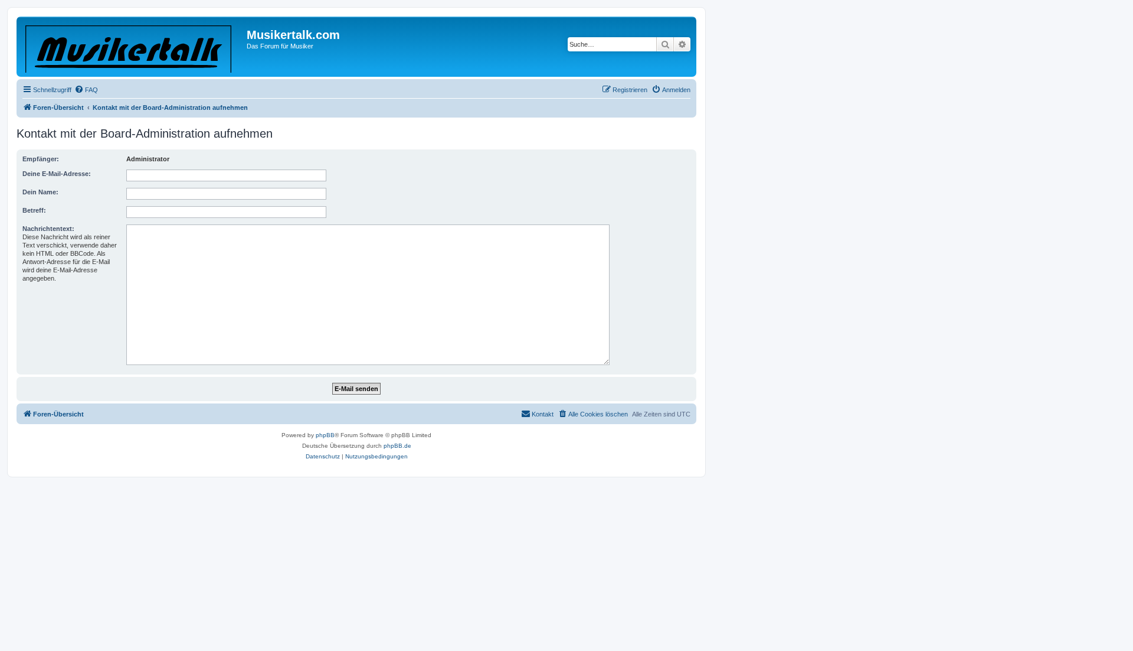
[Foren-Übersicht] (133, 46)
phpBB (325, 435)
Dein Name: (40, 192)
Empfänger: (40, 158)
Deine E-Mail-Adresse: (56, 173)
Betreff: (34, 210)
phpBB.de (397, 445)
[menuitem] (86, 90)
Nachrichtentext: (48, 228)
